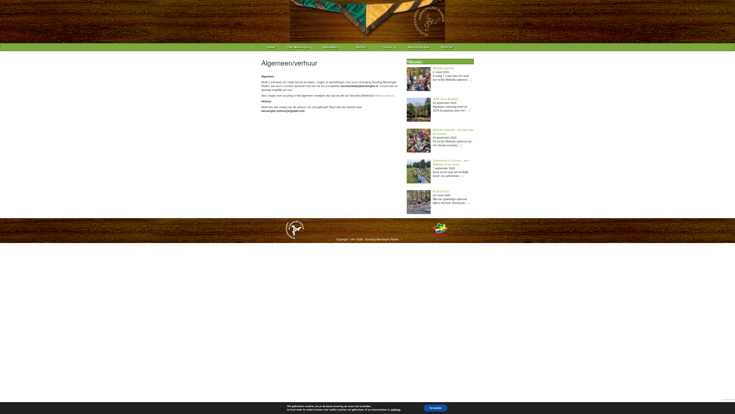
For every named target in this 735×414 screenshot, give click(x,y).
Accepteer (436, 408)
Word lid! (447, 47)
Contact (387, 47)
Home (271, 47)
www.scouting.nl (384, 95)
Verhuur (361, 47)
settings (395, 410)
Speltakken (330, 47)
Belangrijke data (418, 47)
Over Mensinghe (298, 47)
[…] (470, 79)
